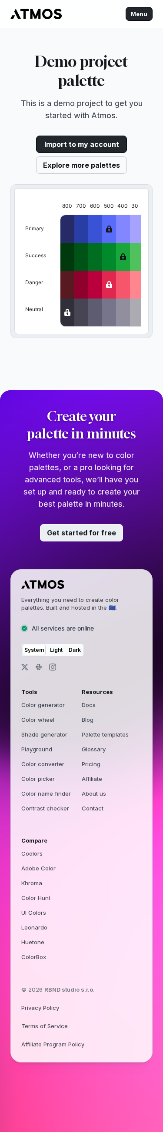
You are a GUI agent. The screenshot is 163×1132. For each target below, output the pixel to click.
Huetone (32, 942)
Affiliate (92, 778)
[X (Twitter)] (24, 667)
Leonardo (34, 927)
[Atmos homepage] (77, 584)
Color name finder (46, 793)
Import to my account (81, 144)
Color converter (42, 763)
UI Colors (33, 912)
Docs (89, 704)
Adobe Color (38, 868)
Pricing (91, 763)
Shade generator (44, 734)
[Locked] (109, 229)
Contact (92, 808)
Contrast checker (45, 808)
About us (94, 793)
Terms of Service (44, 1025)
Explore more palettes (81, 165)
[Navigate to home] (36, 14)
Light (56, 650)
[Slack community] (38, 667)
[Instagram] (52, 667)
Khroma (31, 883)
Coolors (32, 853)
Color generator (43, 704)
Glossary (94, 749)
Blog (87, 719)
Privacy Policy (40, 1007)
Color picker (38, 778)
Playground (36, 749)
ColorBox (33, 956)
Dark (75, 650)
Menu (139, 13)
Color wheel (37, 719)
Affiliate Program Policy (52, 1044)
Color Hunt (35, 897)
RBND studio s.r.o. (69, 989)
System (34, 650)
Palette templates (105, 734)
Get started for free (81, 532)
